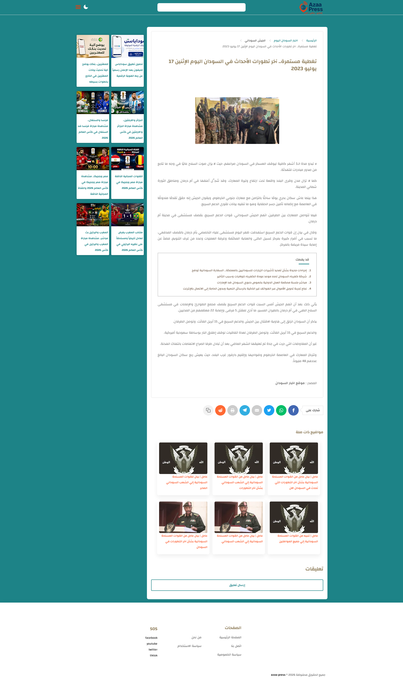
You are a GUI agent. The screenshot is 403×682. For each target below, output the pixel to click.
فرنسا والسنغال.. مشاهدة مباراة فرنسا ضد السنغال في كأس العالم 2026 (93, 129)
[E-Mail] (258, 412)
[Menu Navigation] (78, 7)
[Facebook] (294, 412)
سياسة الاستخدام (190, 646)
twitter (153, 649)
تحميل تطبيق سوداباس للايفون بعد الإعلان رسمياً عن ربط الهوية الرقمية (127, 70)
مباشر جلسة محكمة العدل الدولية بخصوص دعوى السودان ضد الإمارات (262, 282)
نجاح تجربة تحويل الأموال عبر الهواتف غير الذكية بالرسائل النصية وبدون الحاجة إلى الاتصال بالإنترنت (245, 288)
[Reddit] (221, 412)
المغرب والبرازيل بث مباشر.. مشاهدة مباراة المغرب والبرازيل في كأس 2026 (94, 241)
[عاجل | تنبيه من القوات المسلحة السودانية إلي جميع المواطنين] (294, 517)
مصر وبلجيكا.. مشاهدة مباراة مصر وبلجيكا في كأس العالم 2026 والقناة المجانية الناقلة (93, 185)
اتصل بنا (236, 646)
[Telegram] (245, 412)
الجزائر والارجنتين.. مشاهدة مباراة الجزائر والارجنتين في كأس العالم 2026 (130, 129)
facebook (151, 638)
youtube (152, 643)
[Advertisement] (285, 639)
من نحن (196, 637)
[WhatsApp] (282, 412)
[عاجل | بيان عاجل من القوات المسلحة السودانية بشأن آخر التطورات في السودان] (183, 517)
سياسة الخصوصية (229, 654)
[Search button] (163, 7)
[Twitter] (270, 412)
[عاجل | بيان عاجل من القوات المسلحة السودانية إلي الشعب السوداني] (239, 517)
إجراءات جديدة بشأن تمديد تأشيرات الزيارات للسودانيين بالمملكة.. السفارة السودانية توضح (249, 270)
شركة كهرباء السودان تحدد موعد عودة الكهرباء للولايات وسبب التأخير (262, 276)
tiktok (153, 655)
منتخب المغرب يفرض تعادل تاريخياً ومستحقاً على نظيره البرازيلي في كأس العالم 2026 (129, 241)
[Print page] (233, 412)
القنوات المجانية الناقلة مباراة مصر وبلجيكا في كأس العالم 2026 (129, 182)
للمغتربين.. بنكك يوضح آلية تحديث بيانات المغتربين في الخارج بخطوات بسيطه (95, 73)
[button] (86, 7)
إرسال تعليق (237, 585)
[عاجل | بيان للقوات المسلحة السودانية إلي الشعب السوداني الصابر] (183, 458)
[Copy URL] (209, 412)
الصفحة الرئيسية (230, 637)
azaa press (278, 675)
